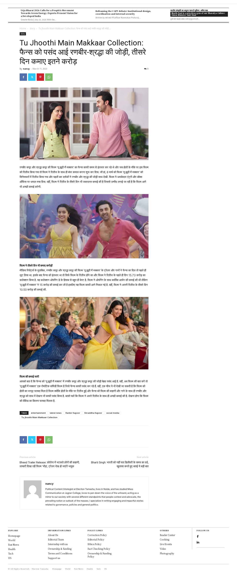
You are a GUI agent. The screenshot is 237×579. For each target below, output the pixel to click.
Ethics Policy (94, 544)
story (32, 28)
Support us (54, 558)
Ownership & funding (59, 548)
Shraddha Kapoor (93, 412)
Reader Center (167, 535)
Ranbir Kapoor (73, 412)
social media (112, 412)
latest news (55, 412)
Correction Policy (97, 535)
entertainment (38, 412)
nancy (26, 68)
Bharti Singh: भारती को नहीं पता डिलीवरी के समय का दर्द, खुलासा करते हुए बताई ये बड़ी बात (119, 464)
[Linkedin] (198, 542)
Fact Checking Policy (99, 548)
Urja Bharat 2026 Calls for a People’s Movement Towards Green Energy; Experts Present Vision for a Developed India (49, 13)
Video (163, 548)
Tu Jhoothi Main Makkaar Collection (39, 417)
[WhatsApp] (49, 77)
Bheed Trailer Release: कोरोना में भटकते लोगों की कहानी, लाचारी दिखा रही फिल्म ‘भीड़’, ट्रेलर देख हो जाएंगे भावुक (49, 464)
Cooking (164, 539)
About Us (53, 535)
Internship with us (58, 544)
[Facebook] (23, 77)
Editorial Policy (96, 539)
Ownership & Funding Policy (99, 555)
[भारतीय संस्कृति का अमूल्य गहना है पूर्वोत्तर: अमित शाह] (163, 14)
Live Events (166, 544)
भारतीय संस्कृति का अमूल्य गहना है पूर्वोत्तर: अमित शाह (189, 10)
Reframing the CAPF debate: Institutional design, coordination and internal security (123, 12)
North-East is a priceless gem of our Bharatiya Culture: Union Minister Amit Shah (198, 14)
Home (23, 28)
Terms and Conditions (60, 553)
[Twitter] (32, 77)
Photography (167, 553)
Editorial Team (56, 539)
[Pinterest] (40, 77)
